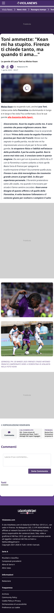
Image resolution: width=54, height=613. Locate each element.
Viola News (7, 9)
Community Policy (9, 597)
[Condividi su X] (12, 66)
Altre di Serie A (8, 564)
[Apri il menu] (3, 3)
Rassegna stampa (38, 9)
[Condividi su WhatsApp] (3, 66)
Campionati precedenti (11, 561)
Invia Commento (39, 471)
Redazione (6, 581)
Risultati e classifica (10, 558)
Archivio (5, 594)
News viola (21, 9)
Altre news (6, 568)
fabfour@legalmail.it (10, 542)
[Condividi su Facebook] (7, 66)
